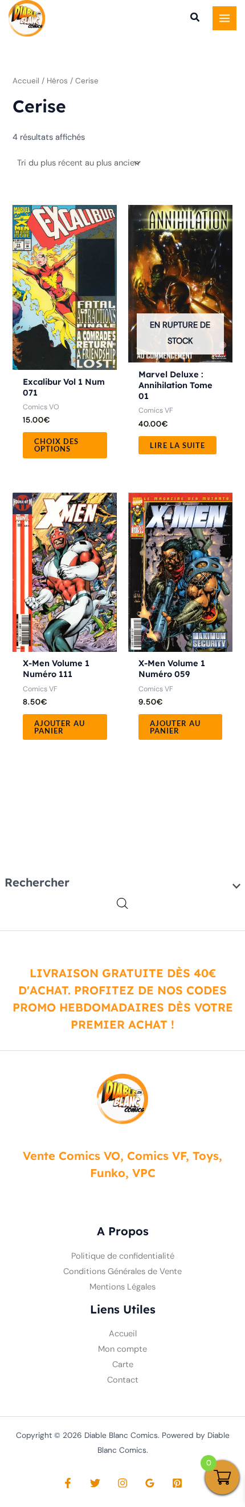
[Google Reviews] (150, 1483)
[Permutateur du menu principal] (224, 18)
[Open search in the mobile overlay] (122, 904)
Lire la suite (177, 445)
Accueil (26, 81)
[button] (195, 19)
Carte (122, 1364)
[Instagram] (122, 1483)
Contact (122, 1380)
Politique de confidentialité (122, 1256)
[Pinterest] (177, 1483)
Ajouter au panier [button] (59, 727)
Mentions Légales (122, 1287)
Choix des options (56, 445)
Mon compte (122, 1349)
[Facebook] (68, 1483)
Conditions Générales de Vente (122, 1271)
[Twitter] (95, 1483)
